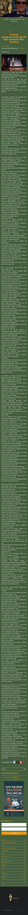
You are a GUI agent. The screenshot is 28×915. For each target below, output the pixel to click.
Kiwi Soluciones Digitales (19, 910)
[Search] (25, 769)
